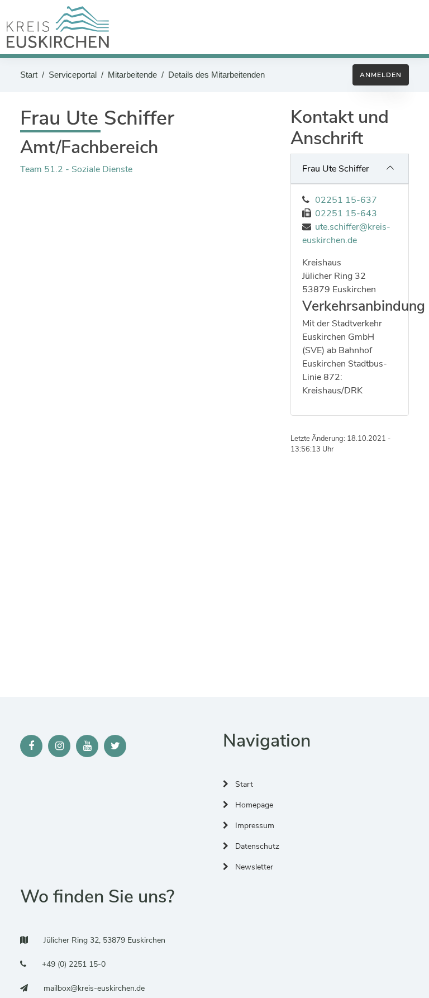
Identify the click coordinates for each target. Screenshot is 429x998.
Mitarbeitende (132, 74)
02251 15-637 (346, 200)
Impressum (253, 825)
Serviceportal (73, 74)
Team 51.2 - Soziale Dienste (76, 169)
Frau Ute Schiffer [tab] (335, 169)
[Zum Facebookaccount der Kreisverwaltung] (31, 746)
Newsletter (253, 867)
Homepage (253, 805)
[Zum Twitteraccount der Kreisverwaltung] (115, 746)
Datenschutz (256, 846)
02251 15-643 (346, 213)
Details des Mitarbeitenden (216, 74)
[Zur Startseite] (58, 27)
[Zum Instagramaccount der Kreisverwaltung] (59, 746)
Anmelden (381, 74)
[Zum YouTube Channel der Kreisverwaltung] (87, 746)
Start (28, 74)
